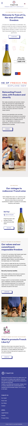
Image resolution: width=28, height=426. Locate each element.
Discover (14, 227)
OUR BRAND (7, 129)
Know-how (4, 400)
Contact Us (6, 357)
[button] (2, 3)
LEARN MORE (6, 291)
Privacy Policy (5, 418)
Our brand (3, 398)
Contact (3, 405)
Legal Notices (4, 413)
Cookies (3, 415)
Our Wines (4, 403)
